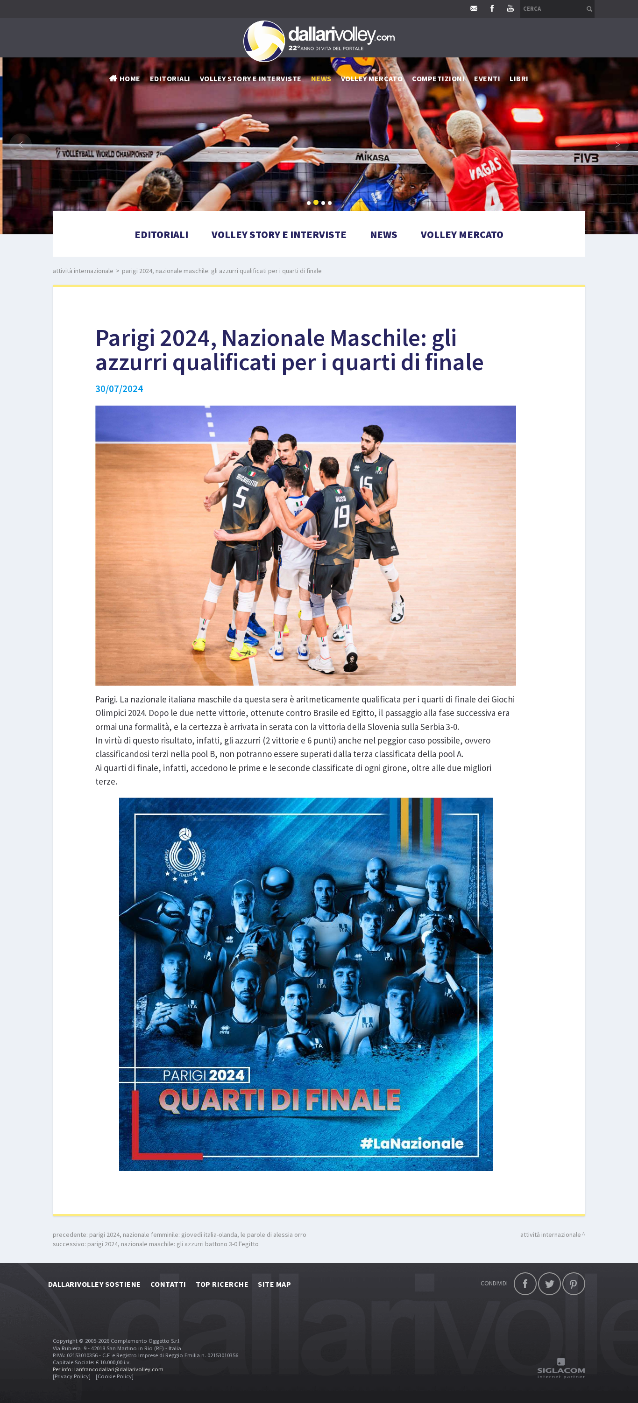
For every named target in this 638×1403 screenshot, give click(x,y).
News (383, 234)
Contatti (168, 1284)
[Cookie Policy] (115, 1376)
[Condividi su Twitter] (549, 1283)
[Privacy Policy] (72, 1376)
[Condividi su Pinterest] (573, 1283)
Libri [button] (519, 78)
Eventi (487, 78)
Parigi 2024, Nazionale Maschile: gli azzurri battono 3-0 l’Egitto (173, 1244)
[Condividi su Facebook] (525, 1283)
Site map (274, 1284)
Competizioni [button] (438, 78)
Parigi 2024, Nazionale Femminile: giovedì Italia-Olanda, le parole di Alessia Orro (197, 1234)
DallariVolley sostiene (94, 1284)
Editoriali (170, 78)
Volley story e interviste (251, 78)
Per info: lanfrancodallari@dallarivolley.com (108, 1369)
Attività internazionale (83, 271)
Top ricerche (222, 1284)
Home (130, 78)
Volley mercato (372, 78)
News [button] (321, 78)
